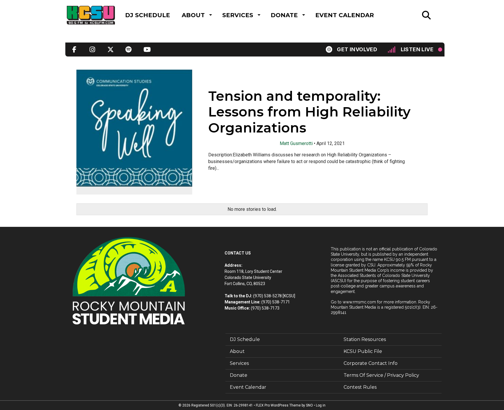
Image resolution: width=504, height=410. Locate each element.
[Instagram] (92, 49)
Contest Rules (360, 387)
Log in (321, 405)
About (193, 15)
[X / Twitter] (110, 49)
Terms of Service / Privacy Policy (381, 375)
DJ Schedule (147, 15)
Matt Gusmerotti (296, 143)
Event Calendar (344, 15)
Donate (284, 15)
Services (237, 15)
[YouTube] (147, 49)
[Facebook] (74, 49)
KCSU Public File (363, 351)
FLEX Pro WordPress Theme (278, 405)
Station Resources (365, 339)
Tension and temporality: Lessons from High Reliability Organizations (309, 112)
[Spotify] (128, 49)
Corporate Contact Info (371, 363)
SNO (309, 405)
